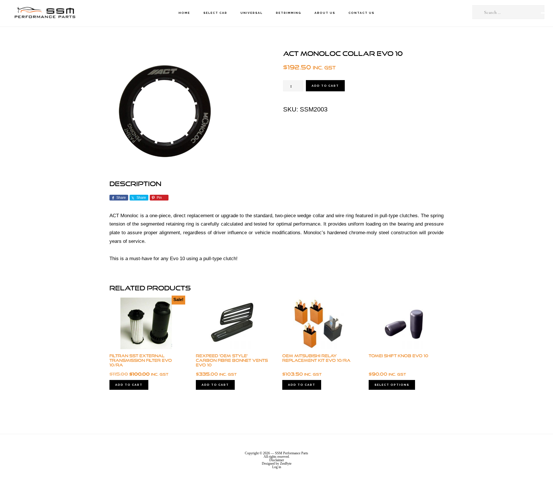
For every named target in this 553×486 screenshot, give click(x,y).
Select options (391, 384)
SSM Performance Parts (45, 13)
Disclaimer (276, 460)
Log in (276, 467)
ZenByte (285, 464)
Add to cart (325, 85)
